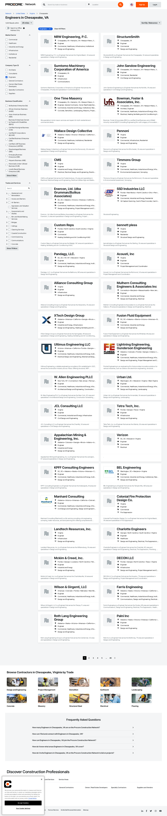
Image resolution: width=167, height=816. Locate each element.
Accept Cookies (23, 803)
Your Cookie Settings (23, 808)
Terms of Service (53, 810)
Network (30, 4)
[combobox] (104, 5)
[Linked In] (142, 811)
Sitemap (85, 810)
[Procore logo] (13, 4)
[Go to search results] (29, 188)
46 (111, 658)
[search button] (120, 4)
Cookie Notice (32, 798)
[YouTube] (160, 811)
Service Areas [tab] (63, 779)
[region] (23, 795)
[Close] (41, 779)
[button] (6, 39)
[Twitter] (151, 811)
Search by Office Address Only (16, 29)
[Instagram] (156, 811)
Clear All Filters (59, 29)
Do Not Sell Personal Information (71, 810)
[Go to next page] (115, 658)
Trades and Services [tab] (47, 779)
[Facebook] (146, 811)
